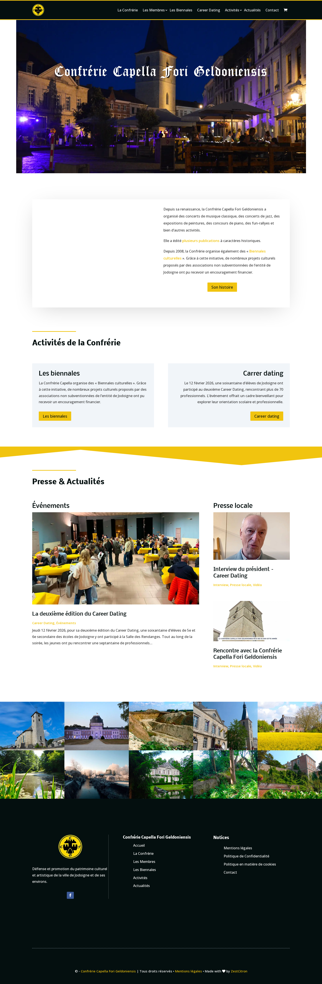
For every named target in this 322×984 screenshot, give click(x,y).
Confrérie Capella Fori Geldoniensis (108, 971)
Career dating (266, 416)
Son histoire (222, 287)
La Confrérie (127, 10)
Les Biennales (181, 10)
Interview (220, 585)
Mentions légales (188, 971)
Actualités (252, 10)
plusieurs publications (200, 240)
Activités (232, 10)
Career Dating (208, 10)
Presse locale (240, 585)
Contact (272, 10)
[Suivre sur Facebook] (70, 895)
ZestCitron (239, 971)
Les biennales (55, 416)
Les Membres (154, 10)
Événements (66, 623)
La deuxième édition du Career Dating (79, 614)
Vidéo (257, 585)
